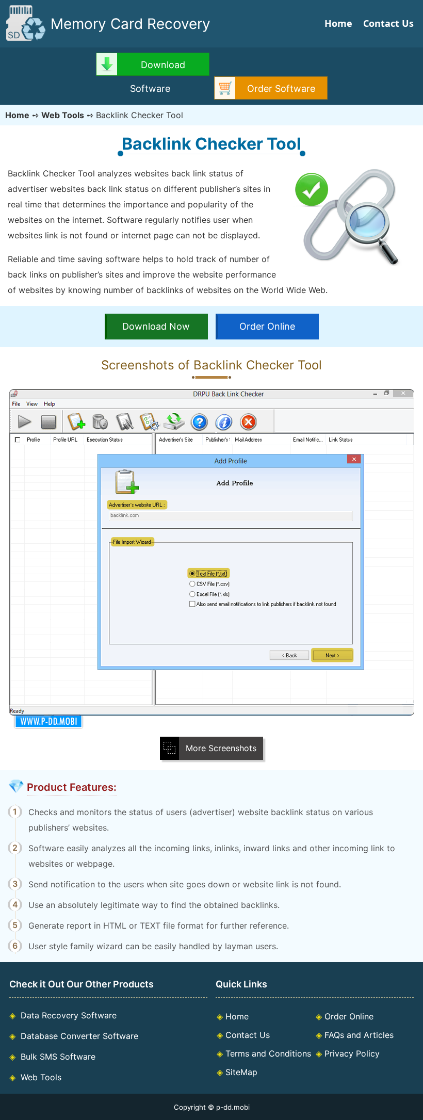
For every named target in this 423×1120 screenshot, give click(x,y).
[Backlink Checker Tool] (211, 726)
